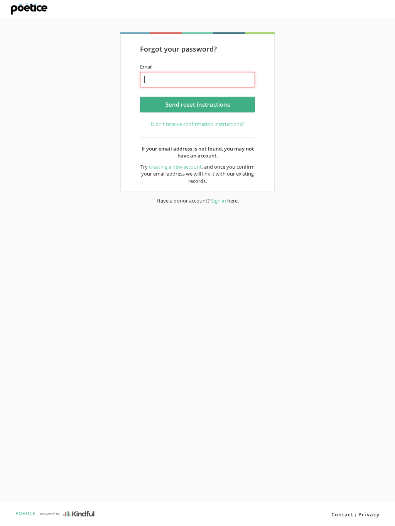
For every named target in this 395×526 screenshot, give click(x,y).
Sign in (218, 200)
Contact (342, 514)
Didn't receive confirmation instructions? (197, 124)
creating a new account (175, 166)
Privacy (369, 514)
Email (146, 66)
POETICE (25, 513)
